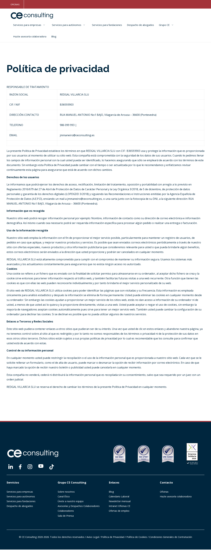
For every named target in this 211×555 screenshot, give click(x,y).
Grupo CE (164, 25)
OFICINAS (15, 4)
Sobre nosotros (66, 491)
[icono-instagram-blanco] (30, 466)
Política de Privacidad (112, 537)
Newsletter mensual (120, 501)
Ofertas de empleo (119, 510)
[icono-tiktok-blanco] (51, 467)
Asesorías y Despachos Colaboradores (79, 506)
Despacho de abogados (140, 25)
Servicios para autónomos (66, 25)
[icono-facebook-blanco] (20, 466)
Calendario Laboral (119, 496)
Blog (53, 36)
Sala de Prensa (66, 515)
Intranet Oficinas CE (119, 506)
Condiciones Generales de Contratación (170, 537)
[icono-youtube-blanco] (40, 466)
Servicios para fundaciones (107, 25)
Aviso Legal (93, 537)
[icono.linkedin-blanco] (10, 466)
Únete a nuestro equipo (71, 501)
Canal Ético (64, 496)
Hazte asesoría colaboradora (29, 36)
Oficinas (164, 491)
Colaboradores (66, 510)
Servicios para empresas (27, 25)
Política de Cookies (136, 537)
